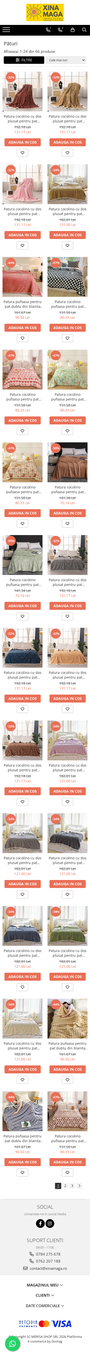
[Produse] (6, 31)
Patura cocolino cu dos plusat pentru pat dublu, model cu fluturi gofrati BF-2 (22, 1045)
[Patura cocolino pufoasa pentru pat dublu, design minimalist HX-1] (22, 462)
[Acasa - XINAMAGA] (45, 12)
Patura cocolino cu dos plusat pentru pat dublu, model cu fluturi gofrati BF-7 (22, 860)
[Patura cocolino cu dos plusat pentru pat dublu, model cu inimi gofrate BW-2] (68, 91)
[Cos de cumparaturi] (72, 30)
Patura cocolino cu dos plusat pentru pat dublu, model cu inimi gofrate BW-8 (23, 118)
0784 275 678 (47, 1254)
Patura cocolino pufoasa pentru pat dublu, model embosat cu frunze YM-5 (23, 582)
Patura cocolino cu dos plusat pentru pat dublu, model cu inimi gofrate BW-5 (67, 675)
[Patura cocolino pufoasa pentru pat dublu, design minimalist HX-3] (68, 370)
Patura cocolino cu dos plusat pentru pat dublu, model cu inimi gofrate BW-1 (23, 211)
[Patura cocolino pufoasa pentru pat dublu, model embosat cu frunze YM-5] (22, 555)
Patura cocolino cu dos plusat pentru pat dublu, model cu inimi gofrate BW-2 (67, 118)
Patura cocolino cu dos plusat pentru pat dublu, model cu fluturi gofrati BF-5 (67, 211)
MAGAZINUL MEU (43, 1284)
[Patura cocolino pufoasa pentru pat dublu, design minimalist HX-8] (22, 370)
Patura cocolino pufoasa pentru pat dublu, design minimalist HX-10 (67, 304)
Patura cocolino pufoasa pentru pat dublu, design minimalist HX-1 (22, 489)
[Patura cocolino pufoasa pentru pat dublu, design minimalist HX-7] (68, 1111)
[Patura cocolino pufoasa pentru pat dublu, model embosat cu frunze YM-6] (68, 462)
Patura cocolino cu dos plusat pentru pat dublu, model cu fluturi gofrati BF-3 (67, 953)
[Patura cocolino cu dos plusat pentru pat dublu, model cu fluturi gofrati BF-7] (22, 833)
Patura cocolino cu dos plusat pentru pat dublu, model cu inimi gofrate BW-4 (23, 767)
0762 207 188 (47, 1261)
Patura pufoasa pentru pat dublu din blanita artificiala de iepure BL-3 (22, 1138)
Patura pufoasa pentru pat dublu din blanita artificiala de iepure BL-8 (67, 1045)
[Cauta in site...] (84, 30)
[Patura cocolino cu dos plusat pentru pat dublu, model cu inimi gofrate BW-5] (68, 648)
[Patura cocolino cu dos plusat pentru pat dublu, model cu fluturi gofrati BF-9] (68, 740)
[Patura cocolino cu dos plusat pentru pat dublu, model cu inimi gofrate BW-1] (22, 184)
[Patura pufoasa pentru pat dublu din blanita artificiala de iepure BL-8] (68, 1018)
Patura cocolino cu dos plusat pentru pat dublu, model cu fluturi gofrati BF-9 (67, 767)
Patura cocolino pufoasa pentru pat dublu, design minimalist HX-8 (22, 396)
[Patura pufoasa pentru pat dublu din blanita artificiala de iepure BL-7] (22, 277)
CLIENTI (43, 1295)
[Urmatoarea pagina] (79, 1186)
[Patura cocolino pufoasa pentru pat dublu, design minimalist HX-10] (68, 277)
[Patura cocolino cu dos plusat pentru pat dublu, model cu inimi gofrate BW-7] (68, 555)
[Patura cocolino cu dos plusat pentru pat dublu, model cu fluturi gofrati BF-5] (68, 184)
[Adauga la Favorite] (22, 153)
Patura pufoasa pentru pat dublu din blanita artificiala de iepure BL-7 (22, 304)
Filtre (26, 60)
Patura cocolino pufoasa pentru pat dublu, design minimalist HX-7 (67, 1138)
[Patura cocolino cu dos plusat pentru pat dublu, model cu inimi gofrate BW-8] (22, 91)
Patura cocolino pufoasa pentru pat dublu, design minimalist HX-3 (67, 396)
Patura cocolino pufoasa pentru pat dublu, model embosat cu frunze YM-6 (67, 489)
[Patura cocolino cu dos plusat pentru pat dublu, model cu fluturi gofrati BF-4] (22, 926)
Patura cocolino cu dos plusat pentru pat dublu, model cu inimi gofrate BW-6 (23, 675)
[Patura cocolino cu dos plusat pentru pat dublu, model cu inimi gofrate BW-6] (22, 648)
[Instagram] (50, 1223)
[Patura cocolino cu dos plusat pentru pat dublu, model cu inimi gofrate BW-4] (22, 740)
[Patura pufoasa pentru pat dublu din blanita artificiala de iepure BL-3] (22, 1111)
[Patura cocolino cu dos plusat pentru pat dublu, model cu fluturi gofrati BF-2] (22, 1018)
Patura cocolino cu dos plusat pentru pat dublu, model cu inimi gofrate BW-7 (67, 582)
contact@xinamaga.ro (48, 1268)
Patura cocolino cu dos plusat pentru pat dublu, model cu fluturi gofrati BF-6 (67, 860)
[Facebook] (40, 1223)
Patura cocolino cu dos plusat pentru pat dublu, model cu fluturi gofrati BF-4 (22, 953)
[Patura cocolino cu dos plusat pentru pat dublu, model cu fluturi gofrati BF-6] (68, 833)
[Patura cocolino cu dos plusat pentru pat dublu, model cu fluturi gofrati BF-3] (68, 926)
